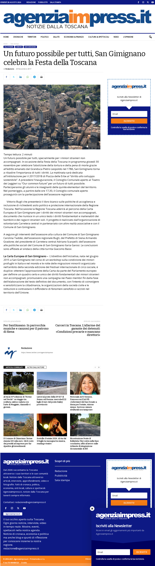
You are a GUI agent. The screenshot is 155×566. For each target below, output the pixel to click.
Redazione (31, 2)
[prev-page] (95, 367)
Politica (45, 37)
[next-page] (98, 367)
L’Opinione (128, 37)
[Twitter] (148, 2)
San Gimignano (30, 47)
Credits (24, 562)
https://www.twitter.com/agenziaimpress (37, 352)
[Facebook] (138, 2)
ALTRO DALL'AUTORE (35, 367)
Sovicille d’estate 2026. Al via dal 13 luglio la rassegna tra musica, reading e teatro (51, 441)
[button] (150, 37)
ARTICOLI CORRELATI (14, 367)
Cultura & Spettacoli (98, 37)
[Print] (41, 77)
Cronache (18, 37)
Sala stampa (55, 2)
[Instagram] (143, 2)
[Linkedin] (20, 77)
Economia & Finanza (74, 37)
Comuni (19, 47)
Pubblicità (43, 2)
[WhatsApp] (27, 77)
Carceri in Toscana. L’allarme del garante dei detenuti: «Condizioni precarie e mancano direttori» (77, 330)
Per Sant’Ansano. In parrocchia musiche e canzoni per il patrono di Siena (26, 328)
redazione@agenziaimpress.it (30, 502)
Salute (56, 37)
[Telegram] (34, 77)
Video (116, 37)
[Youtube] (152, 2)
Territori (32, 37)
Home (6, 37)
